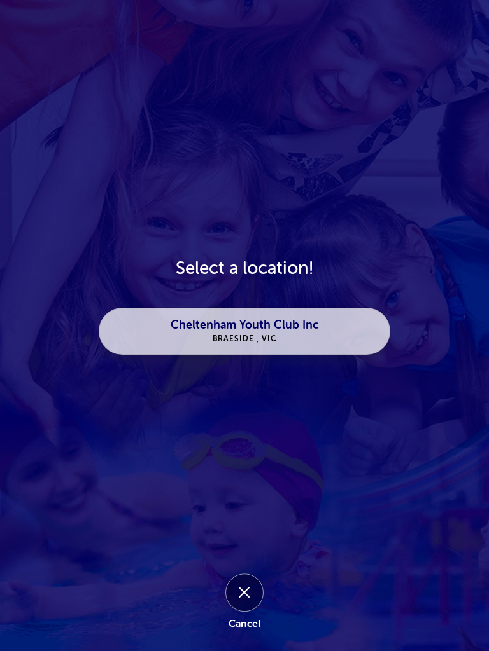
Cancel (244, 623)
